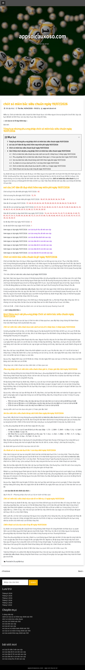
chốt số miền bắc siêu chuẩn (12, 619)
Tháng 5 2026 (7, 596)
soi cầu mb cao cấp (9, 624)
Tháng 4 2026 (7, 598)
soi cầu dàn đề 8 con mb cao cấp (14, 652)
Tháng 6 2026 (7, 593)
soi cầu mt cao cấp (9, 626)
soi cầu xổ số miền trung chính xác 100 (16, 631)
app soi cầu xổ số (49, 108)
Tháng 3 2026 (7, 600)
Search (33, 582)
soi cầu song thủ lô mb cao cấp (13, 659)
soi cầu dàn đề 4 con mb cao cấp (14, 656)
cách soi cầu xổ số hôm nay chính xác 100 (17, 617)
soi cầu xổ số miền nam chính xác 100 (15, 628)
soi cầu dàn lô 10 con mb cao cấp (14, 654)
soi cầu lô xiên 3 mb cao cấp (12, 650)
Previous (6, 571)
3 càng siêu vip (7, 614)
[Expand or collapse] (79, 137)
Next (80, 571)
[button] (3, 3)
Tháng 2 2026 (7, 603)
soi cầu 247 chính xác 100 (11, 621)
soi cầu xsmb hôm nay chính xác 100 (15, 633)
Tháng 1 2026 (7, 605)
